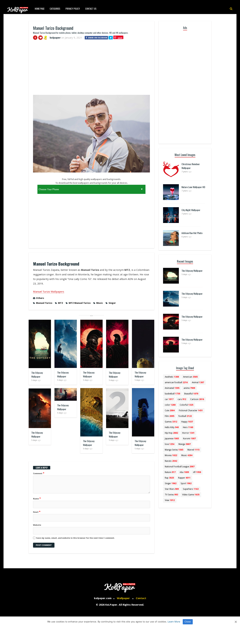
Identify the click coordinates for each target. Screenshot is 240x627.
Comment (38, 473)
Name (37, 498)
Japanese (172, 438)
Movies (171, 455)
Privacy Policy (73, 8)
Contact (141, 598)
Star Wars (172, 489)
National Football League (179, 466)
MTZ (60, 303)
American (190, 377)
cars (182, 399)
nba (184, 472)
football (185, 416)
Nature (170, 472)
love (169, 444)
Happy (187, 422)
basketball (172, 393)
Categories (55, 8)
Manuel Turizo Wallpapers (48, 291)
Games (171, 422)
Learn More (174, 621)
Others (40, 298)
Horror (188, 433)
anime (189, 388)
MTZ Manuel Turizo (80, 303)
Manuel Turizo (44, 303)
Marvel (193, 450)
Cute (170, 410)
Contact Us (90, 8)
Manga (185, 444)
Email (36, 511)
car (169, 399)
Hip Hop (171, 433)
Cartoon (197, 399)
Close (187, 621)
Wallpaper (123, 598)
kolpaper (55, 37)
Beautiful (191, 393)
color (170, 405)
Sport (186, 483)
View (170, 500)
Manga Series (174, 450)
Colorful (186, 405)
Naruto (171, 461)
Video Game (190, 494)
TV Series (171, 494)
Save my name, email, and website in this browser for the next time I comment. (75, 538)
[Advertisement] (91, 68)
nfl (197, 472)
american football (176, 382)
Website (37, 525)
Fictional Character (191, 410)
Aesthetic (172, 377)
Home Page (39, 8)
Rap (169, 478)
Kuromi (189, 438)
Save (120, 38)
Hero (188, 427)
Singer (112, 303)
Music (99, 303)
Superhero (191, 489)
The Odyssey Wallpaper (37, 374)
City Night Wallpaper (190, 210)
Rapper (184, 478)
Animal (198, 382)
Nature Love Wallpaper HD (193, 187)
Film (169, 416)
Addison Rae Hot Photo (191, 233)
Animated (172, 388)
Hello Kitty (172, 427)
